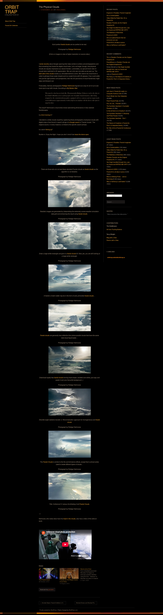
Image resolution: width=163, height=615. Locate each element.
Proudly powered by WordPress (48, 610)
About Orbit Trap (10, 21)
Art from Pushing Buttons (114, 229)
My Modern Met (72, 88)
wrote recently (44, 64)
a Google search (74, 122)
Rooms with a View (112, 240)
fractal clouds (65, 44)
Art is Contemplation (113, 15)
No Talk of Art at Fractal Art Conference (119, 128)
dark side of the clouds (46, 73)
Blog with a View (112, 238)
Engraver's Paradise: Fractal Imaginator (119, 142)
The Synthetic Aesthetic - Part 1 (116, 118)
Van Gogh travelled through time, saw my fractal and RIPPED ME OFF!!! (118, 69)
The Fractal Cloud (44, 580)
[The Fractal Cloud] (48, 573)
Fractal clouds (44, 335)
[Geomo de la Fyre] (90, 574)
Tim (108, 57)
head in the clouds (69, 519)
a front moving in (45, 115)
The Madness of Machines (115, 32)
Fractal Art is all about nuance (116, 42)
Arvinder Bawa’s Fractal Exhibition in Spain (52, 603)
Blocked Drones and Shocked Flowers (86, 603)
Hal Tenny (110, 77)
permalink (50, 589)
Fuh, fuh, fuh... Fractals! (114, 103)
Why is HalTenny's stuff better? (116, 181)
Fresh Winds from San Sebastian (117, 96)
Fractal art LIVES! (112, 35)
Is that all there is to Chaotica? (116, 111)
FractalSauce (111, 62)
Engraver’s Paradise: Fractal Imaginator (119, 13)
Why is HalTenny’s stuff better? (116, 45)
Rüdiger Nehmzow (74, 49)
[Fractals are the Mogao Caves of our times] (69, 573)
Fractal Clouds (48, 462)
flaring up (49, 129)
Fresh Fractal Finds (112, 101)
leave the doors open (82, 134)
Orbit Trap (12, 9)
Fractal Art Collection (11, 25)
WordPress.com (73, 610)
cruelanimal (61, 10)
